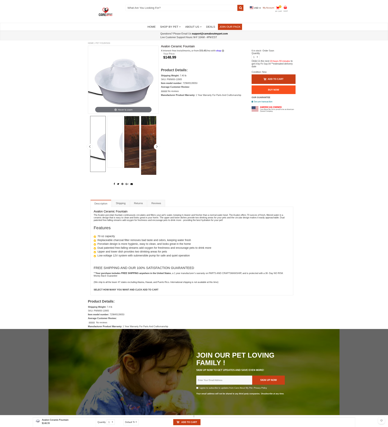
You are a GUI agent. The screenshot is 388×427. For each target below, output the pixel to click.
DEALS (210, 26)
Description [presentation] (100, 203)
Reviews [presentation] (156, 203)
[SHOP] (285, 7)
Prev (90, 147)
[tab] (101, 203)
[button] (164, 91)
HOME (151, 26)
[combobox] (181, 8)
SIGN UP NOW (268, 380)
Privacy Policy (260, 388)
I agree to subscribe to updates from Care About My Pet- (232, 388)
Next (157, 147)
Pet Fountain (103, 43)
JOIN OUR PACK (230, 26)
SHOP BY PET (169, 26)
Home (91, 43)
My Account (268, 8)
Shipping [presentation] (120, 203)
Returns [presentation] (138, 203)
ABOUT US (192, 26)
